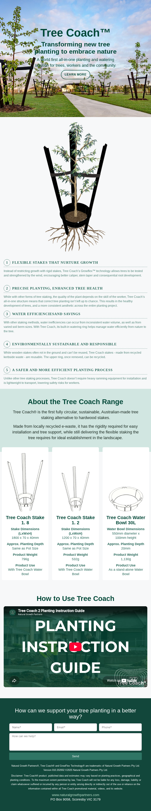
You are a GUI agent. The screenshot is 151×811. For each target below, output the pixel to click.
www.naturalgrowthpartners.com (75, 795)
